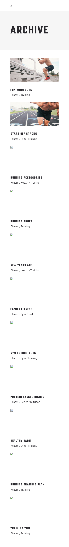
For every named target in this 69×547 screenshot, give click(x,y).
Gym (23, 138)
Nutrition (35, 401)
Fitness (14, 94)
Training (25, 94)
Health (24, 182)
